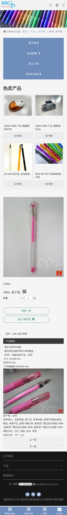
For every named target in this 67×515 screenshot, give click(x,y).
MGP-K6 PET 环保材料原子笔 (48, 175)
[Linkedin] (27, 494)
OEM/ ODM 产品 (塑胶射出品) (48, 127)
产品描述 (10, 341)
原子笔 (32, 43)
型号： (9, 333)
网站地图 (58, 499)
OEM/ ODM (33, 74)
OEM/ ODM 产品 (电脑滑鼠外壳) (17, 127)
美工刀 (32, 63)
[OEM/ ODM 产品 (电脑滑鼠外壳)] (18, 105)
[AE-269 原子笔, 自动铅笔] (18, 160)
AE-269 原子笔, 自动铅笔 (17, 174)
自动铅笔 (33, 53)
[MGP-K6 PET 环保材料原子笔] (49, 153)
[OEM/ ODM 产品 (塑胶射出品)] (49, 105)
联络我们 (8, 475)
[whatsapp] (39, 494)
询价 (19, 135)
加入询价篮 (24, 319)
